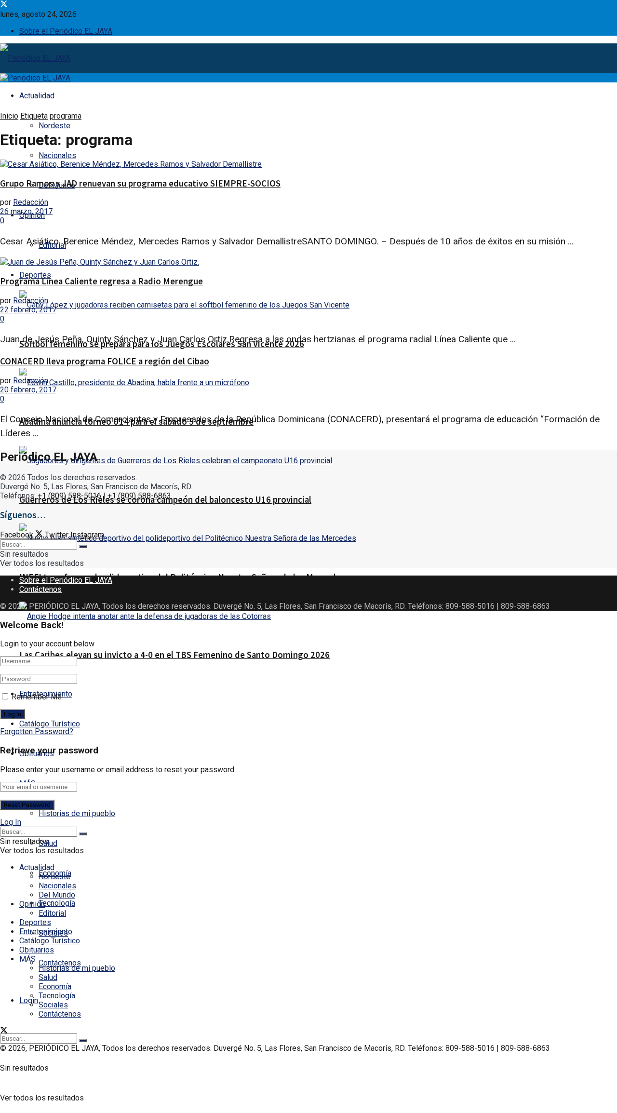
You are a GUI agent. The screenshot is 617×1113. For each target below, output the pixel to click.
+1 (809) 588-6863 (139, 495)
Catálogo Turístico (49, 723)
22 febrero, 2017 (28, 309)
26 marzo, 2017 (26, 211)
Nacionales (57, 155)
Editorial (52, 913)
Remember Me (37, 696)
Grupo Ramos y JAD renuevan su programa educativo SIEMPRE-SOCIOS (140, 183)
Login (28, 1000)
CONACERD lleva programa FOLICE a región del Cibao (104, 361)
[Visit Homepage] (35, 59)
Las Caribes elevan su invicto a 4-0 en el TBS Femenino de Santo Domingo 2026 (174, 654)
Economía (55, 986)
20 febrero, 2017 (28, 389)
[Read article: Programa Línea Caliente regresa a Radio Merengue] (308, 262)
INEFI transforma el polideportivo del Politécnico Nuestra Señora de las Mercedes (182, 577)
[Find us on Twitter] (4, 5)
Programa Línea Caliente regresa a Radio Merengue (101, 281)
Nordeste (54, 125)
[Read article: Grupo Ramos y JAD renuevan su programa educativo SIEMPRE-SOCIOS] (308, 164)
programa (65, 116)
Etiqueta (34, 116)
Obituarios (36, 949)
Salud (48, 977)
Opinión (32, 904)
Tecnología (57, 903)
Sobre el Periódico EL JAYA (65, 31)
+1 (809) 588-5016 (69, 495)
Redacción (30, 202)
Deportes (35, 275)
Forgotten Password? (36, 731)
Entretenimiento (45, 931)
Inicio (9, 116)
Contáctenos (60, 962)
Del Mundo (57, 894)
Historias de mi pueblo (77, 813)
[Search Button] (83, 1040)
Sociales (53, 1004)
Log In (10, 822)
